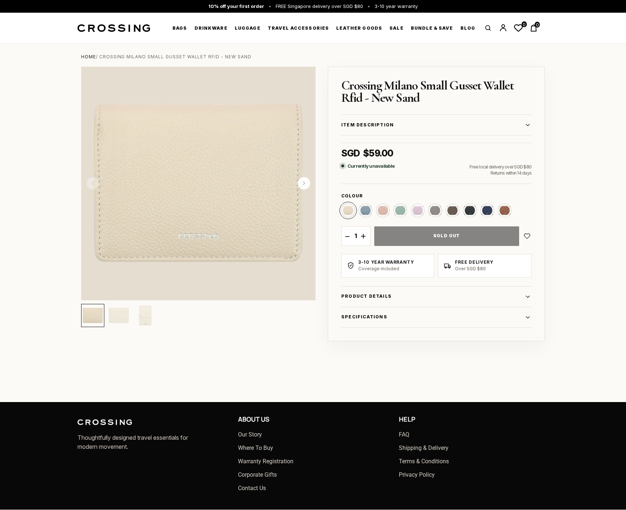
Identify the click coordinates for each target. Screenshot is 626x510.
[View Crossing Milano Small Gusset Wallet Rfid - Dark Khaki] (452, 210)
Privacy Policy (417, 474)
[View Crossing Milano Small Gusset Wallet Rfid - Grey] (435, 210)
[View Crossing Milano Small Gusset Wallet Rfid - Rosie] (383, 210)
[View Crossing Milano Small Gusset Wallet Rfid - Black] (470, 210)
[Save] (527, 236)
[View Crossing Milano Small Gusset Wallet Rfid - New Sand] (348, 210)
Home (88, 56)
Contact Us (252, 488)
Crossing (114, 28)
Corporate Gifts (257, 474)
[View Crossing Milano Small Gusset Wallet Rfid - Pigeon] (365, 210)
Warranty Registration (265, 461)
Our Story (250, 434)
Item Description (367, 125)
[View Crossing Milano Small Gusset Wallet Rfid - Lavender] (418, 210)
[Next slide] (303, 183)
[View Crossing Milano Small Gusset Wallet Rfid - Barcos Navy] (487, 210)
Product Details (366, 296)
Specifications (364, 316)
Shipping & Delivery (423, 447)
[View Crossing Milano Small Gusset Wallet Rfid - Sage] (400, 210)
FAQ (404, 434)
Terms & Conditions (424, 461)
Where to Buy (255, 447)
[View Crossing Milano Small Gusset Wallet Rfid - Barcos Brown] (505, 210)
